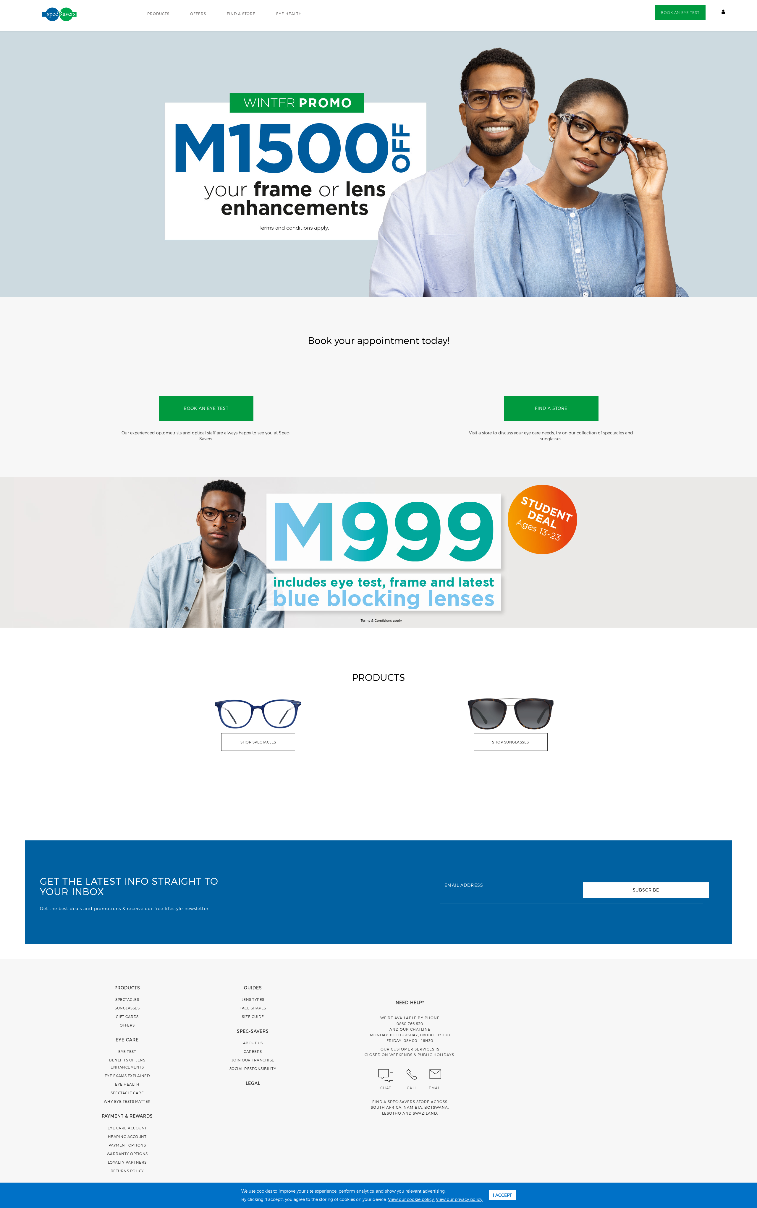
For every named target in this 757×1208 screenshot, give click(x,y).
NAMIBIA (413, 1107)
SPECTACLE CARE (127, 1093)
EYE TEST (127, 1051)
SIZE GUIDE (253, 1016)
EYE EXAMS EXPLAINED (127, 1076)
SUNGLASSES (127, 1008)
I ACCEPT (502, 1195)
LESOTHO (391, 1113)
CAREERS (253, 1051)
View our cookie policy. (411, 1199)
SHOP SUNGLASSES (510, 742)
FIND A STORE (241, 14)
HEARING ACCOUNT (127, 1136)
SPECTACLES (127, 999)
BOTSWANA (436, 1107)
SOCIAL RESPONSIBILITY (252, 1068)
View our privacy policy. (459, 1199)
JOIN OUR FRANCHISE (253, 1060)
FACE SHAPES (253, 1008)
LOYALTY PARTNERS (127, 1162)
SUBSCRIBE (646, 889)
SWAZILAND (425, 1113)
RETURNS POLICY (127, 1171)
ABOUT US (253, 1043)
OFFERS (198, 14)
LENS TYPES (253, 999)
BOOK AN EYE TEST (680, 12)
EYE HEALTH (289, 14)
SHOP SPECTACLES (258, 742)
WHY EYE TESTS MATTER (127, 1101)
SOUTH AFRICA (386, 1107)
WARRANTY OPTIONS (127, 1154)
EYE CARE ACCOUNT (127, 1128)
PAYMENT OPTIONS (127, 1145)
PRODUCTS (158, 14)
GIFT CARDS (127, 1016)
